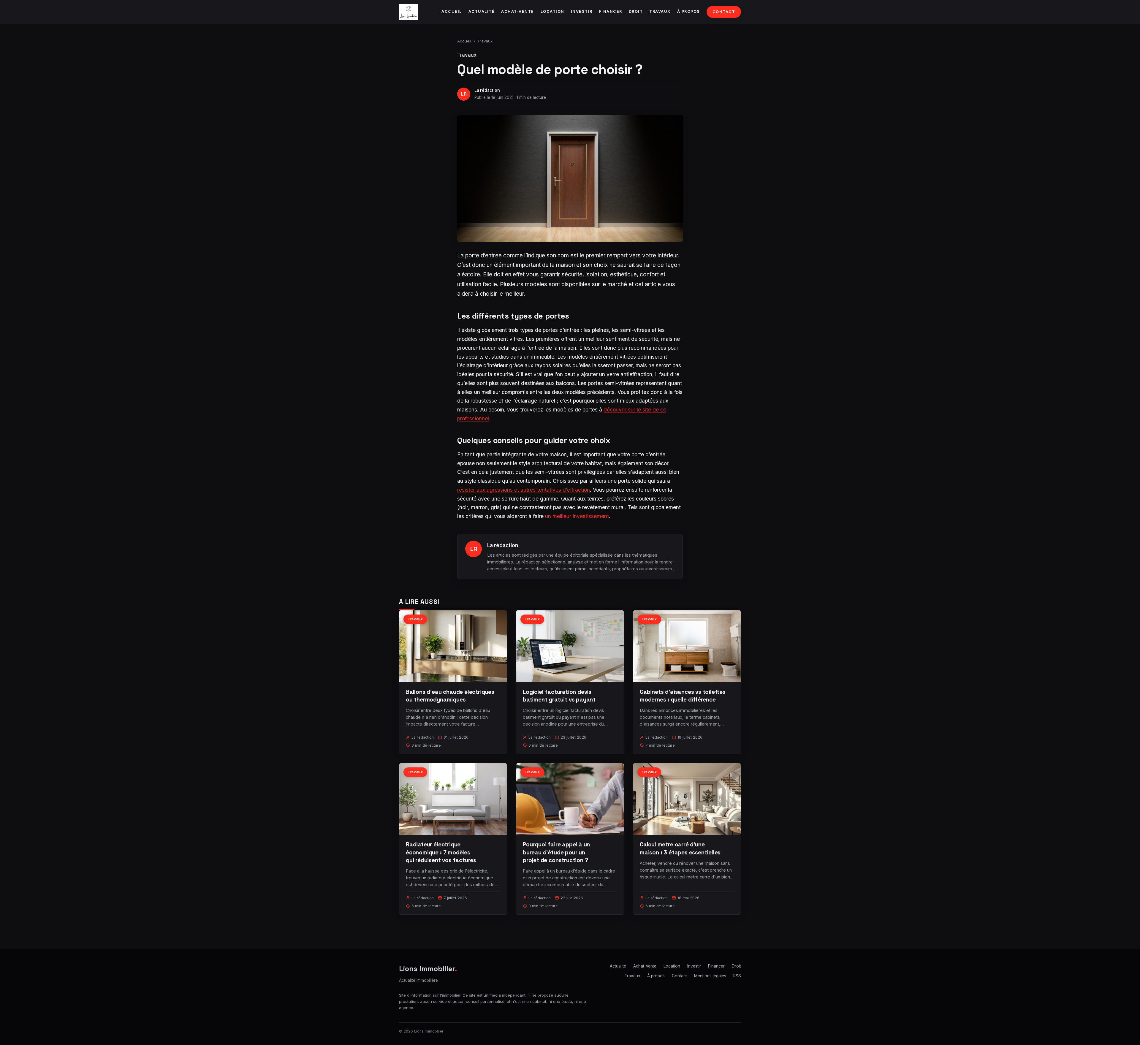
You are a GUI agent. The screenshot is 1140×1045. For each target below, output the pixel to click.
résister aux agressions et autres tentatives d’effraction (523, 490)
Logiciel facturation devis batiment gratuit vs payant (559, 695)
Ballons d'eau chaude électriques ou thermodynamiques (450, 695)
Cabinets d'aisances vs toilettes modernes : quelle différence (683, 695)
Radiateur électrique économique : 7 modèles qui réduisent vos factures (441, 852)
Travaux (660, 11)
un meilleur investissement (577, 516)
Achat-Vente (517, 11)
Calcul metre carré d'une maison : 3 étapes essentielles (680, 848)
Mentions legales (710, 975)
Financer (610, 11)
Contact (723, 12)
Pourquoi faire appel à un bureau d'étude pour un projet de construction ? (556, 852)
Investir (582, 11)
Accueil (451, 11)
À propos (688, 11)
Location (552, 11)
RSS (737, 975)
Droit (636, 11)
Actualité (481, 11)
